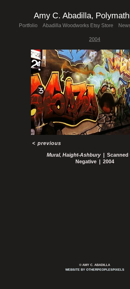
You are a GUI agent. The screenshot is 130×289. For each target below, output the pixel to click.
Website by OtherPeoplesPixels (94, 269)
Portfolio (28, 25)
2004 (94, 39)
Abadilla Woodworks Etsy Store (78, 25)
